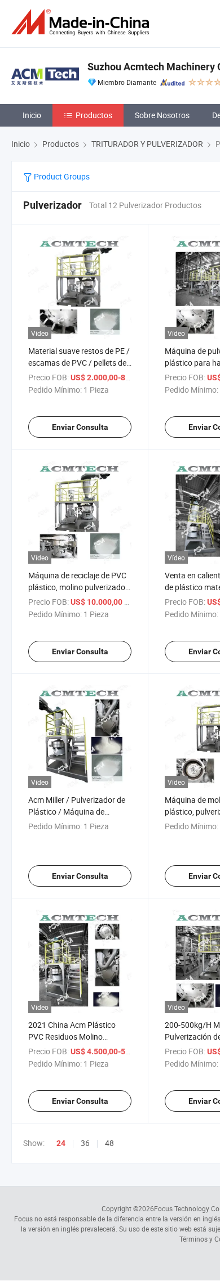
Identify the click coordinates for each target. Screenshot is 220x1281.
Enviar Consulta (80, 427)
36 (85, 1143)
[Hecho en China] (82, 22)
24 (60, 1143)
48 (109, 1143)
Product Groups (61, 176)
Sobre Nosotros (162, 115)
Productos (94, 115)
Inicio (32, 115)
